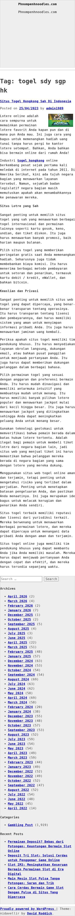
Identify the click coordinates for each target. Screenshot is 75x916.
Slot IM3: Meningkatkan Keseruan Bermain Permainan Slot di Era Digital (38, 869)
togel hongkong (30, 160)
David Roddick (39, 913)
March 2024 (17, 702)
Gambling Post (20, 825)
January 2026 (19, 610)
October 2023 (19, 725)
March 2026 (17, 601)
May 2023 (15, 748)
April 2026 (17, 596)
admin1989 (54, 108)
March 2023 (17, 757)
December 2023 (20, 716)
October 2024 (19, 670)
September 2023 (21, 730)
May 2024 (15, 693)
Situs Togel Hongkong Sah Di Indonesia (35, 101)
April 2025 (17, 642)
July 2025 (16, 633)
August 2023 (18, 734)
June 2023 (16, 744)
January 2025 (19, 656)
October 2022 (19, 780)
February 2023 (20, 762)
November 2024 (20, 665)
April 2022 (17, 808)
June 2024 (16, 688)
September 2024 (21, 675)
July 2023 (16, 739)
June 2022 (16, 799)
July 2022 (16, 794)
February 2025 (20, 652)
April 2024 (17, 698)
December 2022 (20, 771)
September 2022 (21, 785)
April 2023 (17, 753)
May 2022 (15, 803)
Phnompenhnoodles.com (37, 4)
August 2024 (18, 679)
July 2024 (16, 684)
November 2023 (20, 721)
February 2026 (20, 605)
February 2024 (20, 707)
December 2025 (20, 615)
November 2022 (20, 776)
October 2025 (19, 619)
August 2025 (18, 628)
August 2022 (18, 790)
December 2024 (20, 661)
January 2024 (19, 711)
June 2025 (16, 638)
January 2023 (19, 767)
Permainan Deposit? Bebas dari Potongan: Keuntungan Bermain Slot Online (39, 846)
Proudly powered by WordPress (28, 909)
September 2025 (21, 624)
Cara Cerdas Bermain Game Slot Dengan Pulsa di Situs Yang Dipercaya (36, 892)
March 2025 (17, 647)
